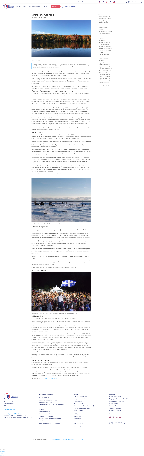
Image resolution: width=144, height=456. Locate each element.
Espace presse (80, 439)
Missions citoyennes (104, 54)
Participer (55, 6)
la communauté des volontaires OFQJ (50, 378)
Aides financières (102, 40)
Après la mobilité (78, 410)
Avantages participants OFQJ (82, 408)
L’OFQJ (45, 6)
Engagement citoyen (44, 411)
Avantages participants (104, 64)
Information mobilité (34, 6)
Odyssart (41, 409)
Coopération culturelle (45, 407)
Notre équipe (77, 418)
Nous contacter (10, 410)
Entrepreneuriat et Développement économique (51, 404)
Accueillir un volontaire (115, 410)
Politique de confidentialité (68, 439)
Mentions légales (56, 439)
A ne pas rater (101, 63)
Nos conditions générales (46, 394)
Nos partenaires (78, 423)
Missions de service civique (105, 25)
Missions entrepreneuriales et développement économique (105, 58)
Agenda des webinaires (104, 33)
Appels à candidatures (104, 16)
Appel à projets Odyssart (105, 18)
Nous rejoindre (78, 421)
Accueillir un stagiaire (115, 408)
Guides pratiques (43, 17)
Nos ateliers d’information (105, 31)
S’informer (100, 29)
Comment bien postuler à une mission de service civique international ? (105, 84)
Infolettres (71, 1)
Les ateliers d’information (80, 396)
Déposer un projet (103, 27)
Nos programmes (21, 6)
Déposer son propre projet (116, 403)
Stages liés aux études (45, 414)
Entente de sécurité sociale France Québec (85, 405)
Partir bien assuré (78, 403)
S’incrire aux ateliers (69, 6)
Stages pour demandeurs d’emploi (48, 400)
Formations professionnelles (46, 416)
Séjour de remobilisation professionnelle (49, 423)
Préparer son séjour (79, 401)
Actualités (78, 1)
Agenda (84, 1)
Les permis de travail (79, 399)
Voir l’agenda (112, 405)
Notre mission (77, 416)
